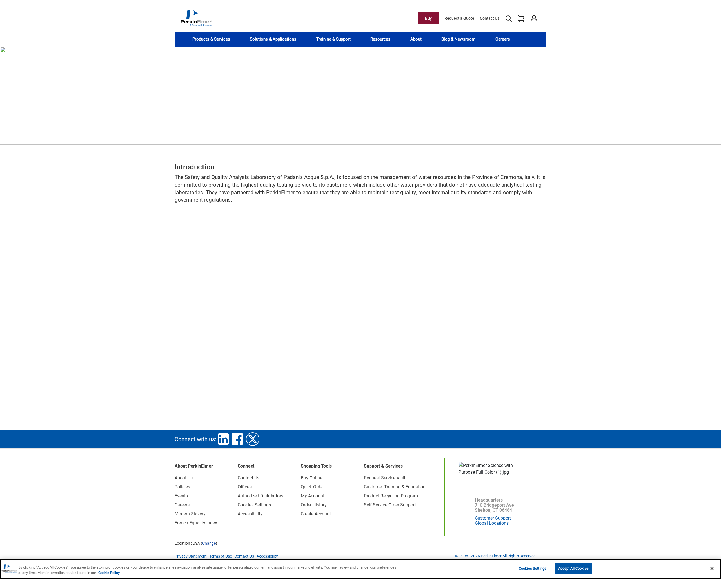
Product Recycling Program (391, 495)
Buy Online (311, 477)
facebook (237, 439)
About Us (184, 477)
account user (533, 18)
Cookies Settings (532, 568)
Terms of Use (220, 556)
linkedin (223, 439)
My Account (312, 495)
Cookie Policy (109, 573)
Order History (314, 505)
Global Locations (492, 523)
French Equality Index (196, 523)
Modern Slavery (190, 514)
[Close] (712, 568)
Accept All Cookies (573, 568)
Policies (182, 486)
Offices (245, 486)
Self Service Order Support (390, 505)
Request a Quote (459, 18)
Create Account (316, 514)
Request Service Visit (384, 477)
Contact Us (489, 18)
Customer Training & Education (395, 486)
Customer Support (493, 518)
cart (521, 18)
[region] (360, 569)
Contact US (244, 556)
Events (181, 495)
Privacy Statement (191, 556)
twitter (252, 439)
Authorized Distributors (260, 495)
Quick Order (312, 486)
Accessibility (250, 514)
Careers (502, 39)
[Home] (196, 18)
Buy (428, 18)
